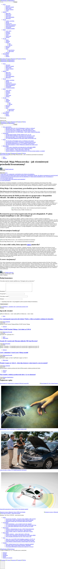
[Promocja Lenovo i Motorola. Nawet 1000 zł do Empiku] (51, 512)
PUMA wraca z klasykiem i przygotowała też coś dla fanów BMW (21, 147)
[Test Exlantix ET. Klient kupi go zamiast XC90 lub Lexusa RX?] (49, 383)
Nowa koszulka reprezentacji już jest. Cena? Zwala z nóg (18, 536)
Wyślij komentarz (4, 304)
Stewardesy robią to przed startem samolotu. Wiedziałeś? (18, 545)
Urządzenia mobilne (10, 28)
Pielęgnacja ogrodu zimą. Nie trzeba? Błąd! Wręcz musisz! (19, 521)
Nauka (7, 40)
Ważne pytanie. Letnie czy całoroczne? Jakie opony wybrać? (19, 531)
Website (2, 299)
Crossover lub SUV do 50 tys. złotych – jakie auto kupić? (18, 530)
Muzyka (10, 45)
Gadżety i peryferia (10, 21)
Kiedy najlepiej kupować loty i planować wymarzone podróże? (20, 544)
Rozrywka (8, 46)
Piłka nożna (11, 51)
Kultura (7, 42)
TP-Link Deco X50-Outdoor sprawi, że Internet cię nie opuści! (20, 140)
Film (9, 43)
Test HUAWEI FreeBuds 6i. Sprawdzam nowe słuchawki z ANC (20, 135)
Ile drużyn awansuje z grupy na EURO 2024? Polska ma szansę (20, 540)
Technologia (5, 522)
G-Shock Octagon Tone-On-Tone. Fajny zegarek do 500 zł (19, 148)
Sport (7, 48)
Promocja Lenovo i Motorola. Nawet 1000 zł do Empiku (12, 512)
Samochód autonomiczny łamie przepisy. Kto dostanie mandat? (14, 509)
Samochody (8, 15)
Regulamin (5, 555)
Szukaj (15, 2)
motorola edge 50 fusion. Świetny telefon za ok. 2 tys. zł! (18, 134)
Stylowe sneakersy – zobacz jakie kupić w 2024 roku (17, 149)
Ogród (7, 34)
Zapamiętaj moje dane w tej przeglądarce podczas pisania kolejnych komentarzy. (20, 301)
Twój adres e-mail (4, 296)
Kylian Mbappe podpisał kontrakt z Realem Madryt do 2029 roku (20, 541)
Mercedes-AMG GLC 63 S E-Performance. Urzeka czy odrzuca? (20, 128)
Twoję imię (3, 293)
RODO (4, 556)
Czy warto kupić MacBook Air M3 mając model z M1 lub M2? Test (21, 138)
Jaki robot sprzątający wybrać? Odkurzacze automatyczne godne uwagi (22, 144)
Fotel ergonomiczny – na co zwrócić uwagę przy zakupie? (19, 523)
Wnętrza (7, 37)
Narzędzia (8, 33)
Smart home (8, 36)
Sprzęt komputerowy (10, 26)
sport (29, 244)
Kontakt (4, 554)
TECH (4, 19)
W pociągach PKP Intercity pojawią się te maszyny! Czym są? (19, 546)
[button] (2, 565)
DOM (4, 29)
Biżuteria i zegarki (10, 7)
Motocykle (8, 13)
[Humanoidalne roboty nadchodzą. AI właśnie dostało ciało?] (29, 407)
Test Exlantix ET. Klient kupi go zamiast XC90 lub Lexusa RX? (14, 383)
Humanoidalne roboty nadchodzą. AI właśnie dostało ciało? (13, 429)
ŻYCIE (4, 38)
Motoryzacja (8, 14)
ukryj (6, 172)
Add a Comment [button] (3, 275)
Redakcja (5, 552)
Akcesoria (8, 5)
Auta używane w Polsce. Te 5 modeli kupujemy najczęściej (13, 470)
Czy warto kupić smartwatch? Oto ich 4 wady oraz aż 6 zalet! (19, 526)
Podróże (7, 47)
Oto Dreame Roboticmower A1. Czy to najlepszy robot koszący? (20, 143)
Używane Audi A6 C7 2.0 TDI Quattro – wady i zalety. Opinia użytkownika (23, 132)
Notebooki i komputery (11, 24)
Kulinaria (8, 32)
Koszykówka (11, 50)
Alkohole (8, 41)
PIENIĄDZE (6, 53)
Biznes (7, 55)
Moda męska (8, 8)
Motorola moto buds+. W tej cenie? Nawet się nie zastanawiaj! (20, 137)
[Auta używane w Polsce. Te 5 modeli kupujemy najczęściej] (29, 450)
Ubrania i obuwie (9, 9)
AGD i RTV (8, 31)
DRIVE (4, 12)
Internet (7, 22)
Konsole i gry (9, 23)
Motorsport (8, 18)
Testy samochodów (10, 17)
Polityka (7, 56)
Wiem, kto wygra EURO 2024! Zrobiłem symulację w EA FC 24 (20, 539)
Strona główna (3, 154)
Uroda (7, 10)
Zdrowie (7, 52)
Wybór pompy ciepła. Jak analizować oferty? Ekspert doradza (19, 520)
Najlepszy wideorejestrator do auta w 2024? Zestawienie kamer (20, 529)
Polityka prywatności (7, 557)
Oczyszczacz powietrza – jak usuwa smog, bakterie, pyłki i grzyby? (21, 518)
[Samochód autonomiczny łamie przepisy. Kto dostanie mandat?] (29, 490)
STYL (4, 4)
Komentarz (3, 291)
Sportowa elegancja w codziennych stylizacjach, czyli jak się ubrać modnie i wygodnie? (25, 151)
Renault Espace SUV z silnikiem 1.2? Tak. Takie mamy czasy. (20, 129)
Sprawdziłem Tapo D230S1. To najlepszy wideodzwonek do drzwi (21, 142)
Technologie (8, 27)
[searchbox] (6, 2)
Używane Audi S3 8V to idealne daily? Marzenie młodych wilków (21, 130)
